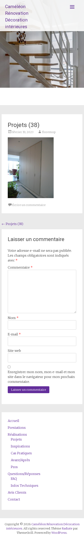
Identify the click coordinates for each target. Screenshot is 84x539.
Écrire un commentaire (29, 205)
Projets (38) (12, 224)
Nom (13, 318)
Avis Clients (17, 492)
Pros (14, 467)
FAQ (14, 479)
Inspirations (20, 446)
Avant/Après (20, 460)
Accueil (13, 421)
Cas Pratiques (21, 453)
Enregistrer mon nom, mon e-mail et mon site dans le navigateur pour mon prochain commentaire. (41, 377)
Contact (14, 499)
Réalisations (17, 434)
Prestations (17, 428)
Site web (14, 351)
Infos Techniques (24, 485)
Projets (16, 439)
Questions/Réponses (24, 474)
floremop (49, 132)
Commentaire (20, 267)
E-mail (14, 334)
